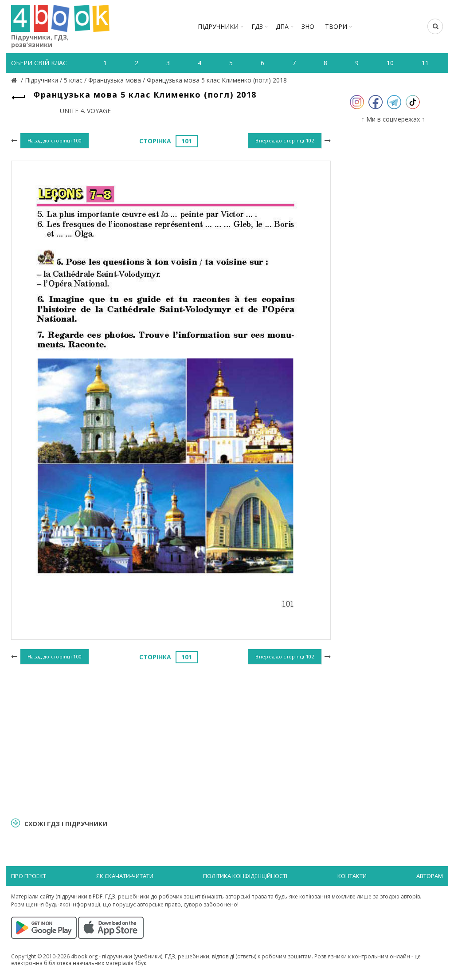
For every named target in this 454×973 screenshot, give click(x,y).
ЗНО (307, 26)
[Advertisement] (171, 740)
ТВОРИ (336, 26)
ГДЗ (257, 26)
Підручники (218, 26)
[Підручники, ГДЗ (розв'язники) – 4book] (15, 80)
